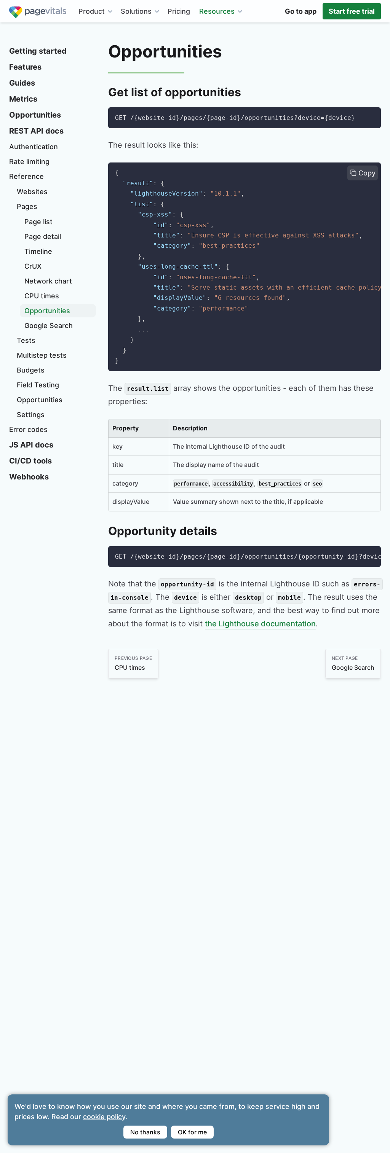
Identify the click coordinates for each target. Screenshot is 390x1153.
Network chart (48, 281)
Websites (32, 192)
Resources (217, 11)
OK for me (192, 1132)
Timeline (38, 251)
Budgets (31, 370)
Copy (366, 173)
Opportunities (35, 114)
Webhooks (29, 476)
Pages (27, 206)
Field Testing (38, 385)
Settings (31, 415)
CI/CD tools (30, 460)
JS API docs (31, 444)
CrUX (33, 266)
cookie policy (104, 1117)
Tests (26, 340)
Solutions (136, 11)
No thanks (145, 1132)
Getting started (38, 51)
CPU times (41, 296)
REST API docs (36, 130)
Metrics (23, 99)
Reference (26, 176)
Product (91, 11)
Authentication (33, 147)
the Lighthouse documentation (260, 623)
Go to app (300, 11)
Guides (22, 83)
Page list (38, 222)
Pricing (179, 11)
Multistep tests (42, 355)
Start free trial (352, 11)
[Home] (37, 11)
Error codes (28, 429)
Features (25, 67)
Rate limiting (29, 162)
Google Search (48, 326)
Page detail (42, 236)
